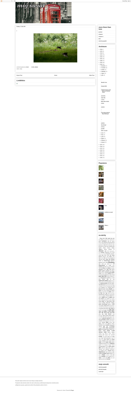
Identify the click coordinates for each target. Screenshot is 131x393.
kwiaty (100, 291)
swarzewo (104, 341)
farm (107, 266)
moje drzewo (109, 301)
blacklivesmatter (106, 243)
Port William (112, 323)
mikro (105, 301)
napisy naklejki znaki (105, 305)
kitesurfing (108, 286)
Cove (99, 253)
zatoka (100, 357)
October (103, 69)
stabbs (105, 339)
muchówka (103, 96)
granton (103, 273)
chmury (105, 249)
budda (113, 245)
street (113, 339)
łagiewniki (104, 291)
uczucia (107, 346)
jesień (105, 283)
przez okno (105, 327)
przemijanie (100, 327)
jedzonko (102, 283)
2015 (101, 148)
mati (110, 298)
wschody (104, 353)
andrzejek (111, 239)
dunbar (100, 260)
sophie (100, 338)
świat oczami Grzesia (110, 340)
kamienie (109, 284)
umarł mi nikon (105, 347)
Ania (113, 239)
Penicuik (100, 319)
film (106, 268)
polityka (103, 323)
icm (110, 279)
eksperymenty (102, 265)
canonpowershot (111, 246)
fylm (108, 269)
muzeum (109, 304)
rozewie (113, 332)
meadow (113, 298)
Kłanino (111, 286)
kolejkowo (103, 287)
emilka (110, 265)
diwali (102, 257)
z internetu (107, 354)
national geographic (103, 41)
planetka (103, 322)
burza (103, 246)
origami (110, 316)
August (102, 73)
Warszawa (100, 349)
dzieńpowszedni (107, 260)
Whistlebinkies (112, 349)
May (102, 134)
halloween (112, 273)
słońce (108, 336)
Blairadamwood (101, 245)
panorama (109, 318)
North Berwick (108, 314)
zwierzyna (108, 359)
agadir (102, 239)
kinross (105, 286)
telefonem (112, 343)
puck (105, 329)
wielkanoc (105, 350)
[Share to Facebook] (36, 67)
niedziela (103, 107)
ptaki (100, 329)
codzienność (107, 252)
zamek (110, 356)
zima (109, 357)
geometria (107, 271)
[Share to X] (34, 67)
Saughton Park (107, 334)
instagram (101, 34)
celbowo (104, 247)
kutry (110, 290)
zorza (103, 359)
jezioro (108, 283)
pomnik (106, 323)
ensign (113, 265)
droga (107, 259)
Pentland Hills (104, 86)
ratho (113, 329)
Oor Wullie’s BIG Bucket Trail (104, 316)
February (103, 140)
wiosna (109, 350)
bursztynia (100, 246)
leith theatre (112, 293)
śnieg (113, 336)
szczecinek (103, 342)
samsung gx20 (101, 334)
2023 (101, 55)
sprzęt (112, 338)
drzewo (112, 259)
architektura (104, 241)
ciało (105, 251)
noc (103, 314)
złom (111, 357)
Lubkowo (100, 297)
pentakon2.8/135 (111, 319)
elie (106, 265)
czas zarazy (112, 255)
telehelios (100, 345)
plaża (107, 322)
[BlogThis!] (33, 67)
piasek (110, 320)
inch (113, 279)
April (102, 136)
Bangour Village (101, 242)
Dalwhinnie (104, 256)
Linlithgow (104, 295)
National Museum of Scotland (107, 306)
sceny (21, 68)
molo (113, 301)
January (103, 142)
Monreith (100, 302)
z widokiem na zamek (108, 212)
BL (102, 243)
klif (113, 286)
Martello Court (104, 82)
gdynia (103, 271)
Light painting (112, 294)
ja (102, 282)
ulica (100, 347)
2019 (101, 62)
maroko (108, 298)
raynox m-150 (102, 330)
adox (99, 239)
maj (108, 297)
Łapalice (113, 291)
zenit (106, 357)
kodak (100, 287)
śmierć (111, 336)
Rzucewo (106, 333)
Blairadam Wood (111, 243)
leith (109, 293)
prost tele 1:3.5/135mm (108, 326)
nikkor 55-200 (107, 311)
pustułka (102, 128)
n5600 (113, 304)
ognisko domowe (109, 315)
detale (113, 256)
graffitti (113, 272)
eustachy (100, 266)
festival (109, 266)
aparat (100, 241)
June (102, 133)
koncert (113, 287)
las (99, 293)
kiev (103, 286)
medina (110, 300)
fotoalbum (112, 268)
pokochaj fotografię (102, 369)
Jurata (104, 284)
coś (110, 252)
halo (99, 275)
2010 (101, 157)
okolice (113, 315)
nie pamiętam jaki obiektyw (104, 308)
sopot (102, 338)
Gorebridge (107, 272)
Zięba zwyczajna (104, 130)
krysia (113, 289)
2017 (101, 144)
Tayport (108, 343)
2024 (101, 53)
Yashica (111, 353)
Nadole (100, 305)
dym (102, 260)
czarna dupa (101, 255)
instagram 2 (101, 36)
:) (104, 192)
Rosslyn (109, 332)
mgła (103, 301)
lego (106, 293)
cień (108, 251)
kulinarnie (105, 290)
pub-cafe (102, 329)
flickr (100, 38)
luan (113, 295)
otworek (100, 318)
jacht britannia (105, 282)
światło (100, 342)
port (109, 323)
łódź (112, 295)
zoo (101, 359)
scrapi (104, 336)
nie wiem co (111, 308)
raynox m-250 (110, 330)
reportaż (101, 332)
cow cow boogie (103, 253)
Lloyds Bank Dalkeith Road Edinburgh (105, 113)
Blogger (72, 390)
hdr (104, 275)
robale (105, 332)
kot (102, 289)
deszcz (110, 256)
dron (110, 259)
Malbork (102, 298)
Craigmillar (108, 253)
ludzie (103, 297)
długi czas (106, 257)
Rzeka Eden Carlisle (105, 101)
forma (109, 268)
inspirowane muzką (103, 280)
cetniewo (108, 247)
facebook (100, 32)
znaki (100, 359)
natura (113, 306)
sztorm (110, 342)
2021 (101, 58)
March (102, 138)
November (103, 67)
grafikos (100, 273)
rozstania (100, 333)
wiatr (99, 350)
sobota (105, 205)
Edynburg (111, 262)
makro (110, 297)
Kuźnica (113, 290)
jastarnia (109, 282)
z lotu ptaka (112, 354)
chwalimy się (111, 249)
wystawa (108, 353)
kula (102, 290)
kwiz (102, 291)
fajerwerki (104, 266)
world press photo (111, 352)
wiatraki (102, 350)
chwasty (101, 251)
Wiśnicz (113, 350)
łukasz (106, 297)
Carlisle (102, 103)
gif (110, 270)
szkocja (107, 342)
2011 (101, 155)
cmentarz (102, 252)
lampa (110, 291)
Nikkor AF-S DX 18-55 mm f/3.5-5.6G (106, 311)
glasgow (113, 270)
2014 (101, 150)
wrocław (100, 353)
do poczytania (110, 257)
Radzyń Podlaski (110, 329)
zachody (103, 356)
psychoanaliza (111, 327)
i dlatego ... (106, 225)
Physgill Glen (107, 320)
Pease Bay (112, 318)
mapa (105, 298)
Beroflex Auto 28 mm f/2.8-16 (109, 242)
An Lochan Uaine (106, 239)
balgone (113, 241)
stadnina (107, 339)
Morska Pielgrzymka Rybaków (108, 302)
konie (100, 289)
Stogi (110, 339)
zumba (105, 359)
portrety (107, 325)
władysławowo (102, 352)
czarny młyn (106, 255)
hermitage (108, 276)
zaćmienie (107, 356)
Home (55, 75)
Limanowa (100, 295)
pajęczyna (104, 318)
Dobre (104, 259)
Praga (111, 325)
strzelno (100, 340)
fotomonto (101, 269)
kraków (104, 289)
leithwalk (100, 294)
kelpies (101, 286)
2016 (101, 146)
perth (103, 320)
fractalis (105, 269)
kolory (106, 287)
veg (113, 347)
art (110, 241)
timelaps (110, 345)
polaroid (110, 322)
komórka (109, 287)
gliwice (100, 272)
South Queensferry (107, 338)
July (102, 75)
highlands (111, 276)
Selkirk (106, 336)
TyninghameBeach (102, 346)
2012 (101, 153)
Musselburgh (103, 125)
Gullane (106, 273)
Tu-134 (113, 345)
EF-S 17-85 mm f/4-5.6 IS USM (106, 264)
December (103, 66)
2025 (101, 51)
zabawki (100, 356)
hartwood (102, 275)
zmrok (113, 357)
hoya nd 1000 (112, 277)
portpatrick (104, 325)
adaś (113, 238)
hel (106, 275)
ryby (103, 333)
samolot (113, 333)
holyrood (102, 277)
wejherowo (107, 349)
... (101, 109)
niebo (110, 309)
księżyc (100, 290)
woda (106, 352)
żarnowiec (112, 356)
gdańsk (100, 271)
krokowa (107, 289)
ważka (104, 349)
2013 (101, 152)
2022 (101, 56)
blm (105, 245)
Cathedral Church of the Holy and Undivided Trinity (106, 91)
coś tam (112, 252)
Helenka (108, 275)
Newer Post (19, 75)
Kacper (106, 284)
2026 (101, 49)
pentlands (100, 320)
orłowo (113, 316)
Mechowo (107, 300)
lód (110, 295)
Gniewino (103, 272)
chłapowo (100, 249)
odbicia (104, 315)
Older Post (91, 75)
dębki (108, 256)
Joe (110, 283)
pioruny (100, 322)
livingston (108, 295)
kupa (108, 290)
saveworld (112, 334)
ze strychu (103, 357)
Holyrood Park (107, 277)
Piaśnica (113, 320)
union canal (110, 347)
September (103, 71)
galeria (113, 269)
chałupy (113, 247)
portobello (100, 325)
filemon (104, 268)
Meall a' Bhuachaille (102, 300)
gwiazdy (109, 273)
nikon (100, 314)
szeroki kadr (101, 371)
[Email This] (32, 67)
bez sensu (100, 243)
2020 (101, 60)
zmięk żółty (103, 97)
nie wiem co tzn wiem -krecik (104, 309)
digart (100, 257)
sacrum (110, 333)
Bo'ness (107, 245)
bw (105, 246)
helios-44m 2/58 (102, 276)
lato (101, 293)
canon (107, 246)
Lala (107, 291)
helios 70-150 (112, 275)
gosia (110, 272)
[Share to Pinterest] (37, 67)
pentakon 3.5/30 (105, 319)
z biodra (103, 355)
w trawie (102, 99)
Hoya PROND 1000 (103, 279)
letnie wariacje (105, 294)
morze (100, 304)
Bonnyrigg (110, 245)
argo (108, 241)
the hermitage (105, 345)
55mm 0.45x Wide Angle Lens (106, 238)
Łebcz (104, 293)
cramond (112, 253)
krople (110, 289)
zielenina (103, 126)
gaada (110, 269)
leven (109, 294)
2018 (101, 64)
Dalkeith (100, 256)
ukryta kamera (111, 346)
